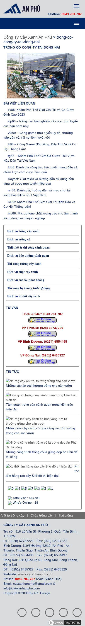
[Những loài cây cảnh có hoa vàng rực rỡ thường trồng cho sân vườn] (41, 421)
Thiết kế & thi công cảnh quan (28, 247)
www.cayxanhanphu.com (35, 574)
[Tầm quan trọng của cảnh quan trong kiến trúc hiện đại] (41, 397)
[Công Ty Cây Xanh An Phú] (22, 8)
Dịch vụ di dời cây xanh (23, 296)
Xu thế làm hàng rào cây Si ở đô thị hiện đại (42, 470)
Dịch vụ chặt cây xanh (22, 272)
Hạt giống (66, 515)
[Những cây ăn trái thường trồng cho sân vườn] (40, 381)
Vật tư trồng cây (12, 515)
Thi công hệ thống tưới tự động (28, 288)
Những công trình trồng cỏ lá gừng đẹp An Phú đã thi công (42, 454)
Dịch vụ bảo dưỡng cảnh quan (28, 255)
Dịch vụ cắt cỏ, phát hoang (25, 280)
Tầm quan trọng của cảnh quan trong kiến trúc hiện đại (39, 407)
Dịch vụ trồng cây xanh (23, 231)
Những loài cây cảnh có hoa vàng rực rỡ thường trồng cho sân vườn (40, 430)
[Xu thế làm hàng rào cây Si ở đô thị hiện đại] (39, 466)
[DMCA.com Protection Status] (66, 622)
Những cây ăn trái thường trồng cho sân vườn (39, 385)
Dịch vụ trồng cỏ (18, 239)
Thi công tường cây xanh (24, 263)
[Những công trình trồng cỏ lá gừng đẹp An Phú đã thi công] (41, 445)
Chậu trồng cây (42, 515)
